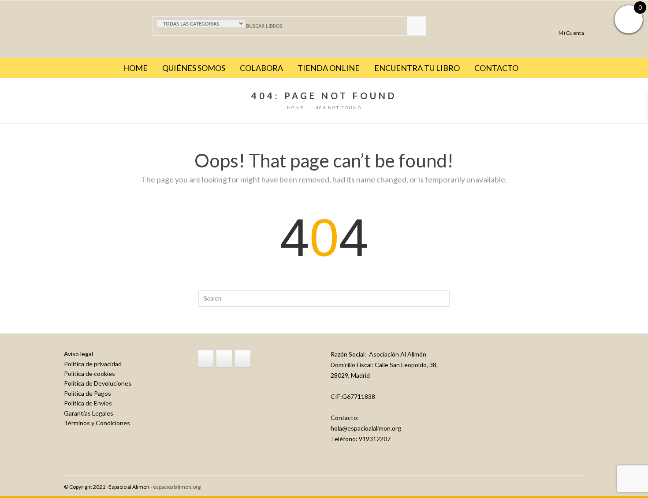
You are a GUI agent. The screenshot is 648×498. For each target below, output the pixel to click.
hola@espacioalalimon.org (366, 428)
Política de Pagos (87, 393)
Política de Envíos (88, 403)
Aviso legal (78, 353)
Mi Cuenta (571, 33)
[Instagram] (224, 359)
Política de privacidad (93, 364)
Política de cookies (89, 373)
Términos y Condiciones (97, 423)
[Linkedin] (243, 359)
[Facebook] (205, 359)
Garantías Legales (88, 413)
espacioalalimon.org (177, 486)
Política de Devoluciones (97, 383)
